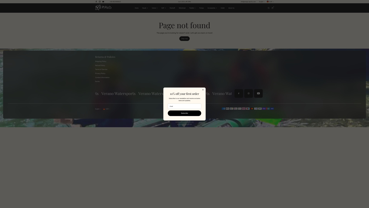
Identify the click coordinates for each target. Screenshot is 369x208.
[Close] (203, 89)
